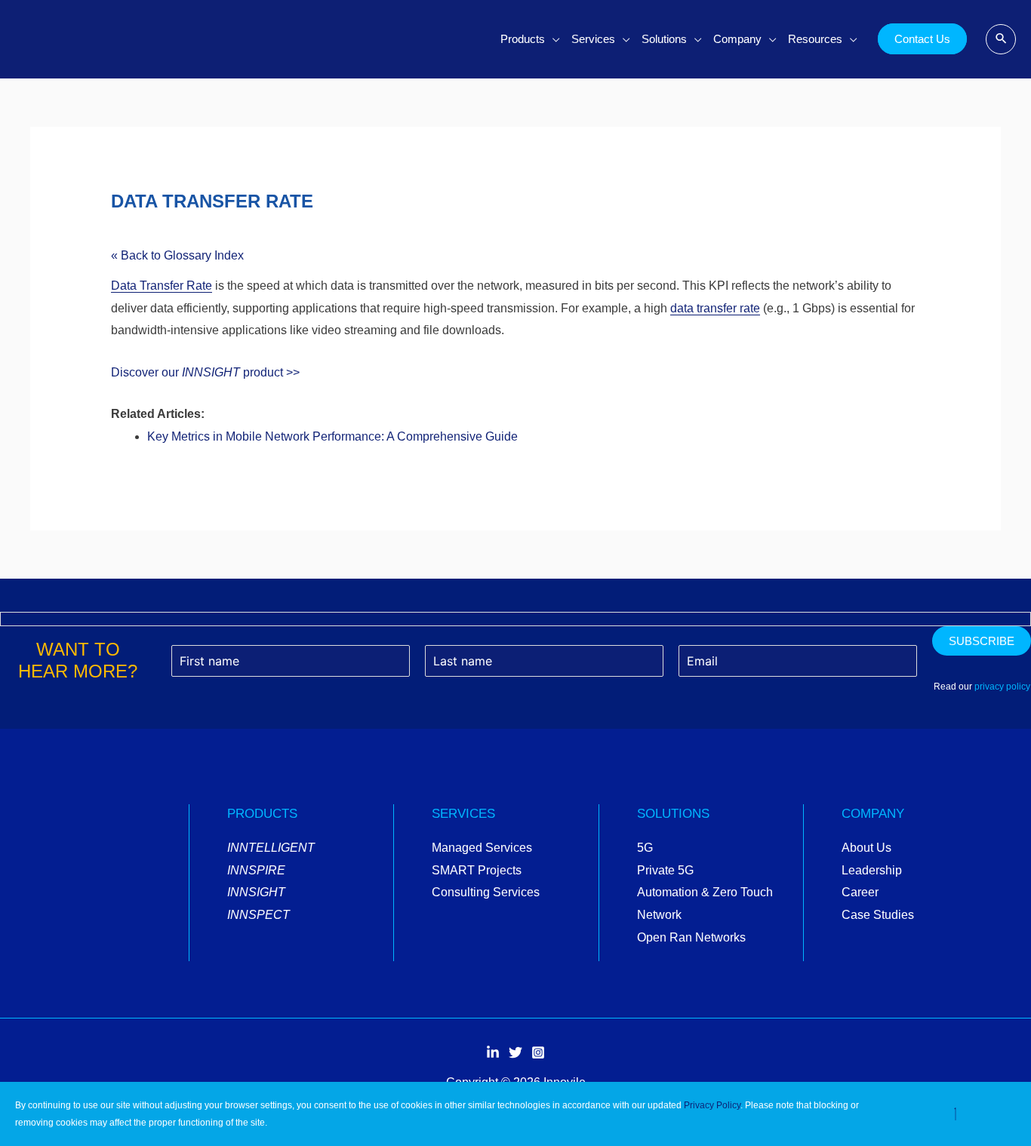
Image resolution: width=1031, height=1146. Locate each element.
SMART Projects (477, 870)
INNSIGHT (256, 892)
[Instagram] (538, 1053)
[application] (552, 39)
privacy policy (1002, 686)
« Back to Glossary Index (177, 255)
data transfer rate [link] (715, 308)
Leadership (872, 870)
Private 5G (665, 870)
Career (860, 892)
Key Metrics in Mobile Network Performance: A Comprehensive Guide (332, 436)
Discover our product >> (205, 372)
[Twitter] (515, 1053)
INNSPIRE (256, 870)
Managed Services (482, 847)
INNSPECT (258, 914)
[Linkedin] (493, 1053)
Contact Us (922, 38)
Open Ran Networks (691, 937)
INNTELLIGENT (271, 847)
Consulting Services (486, 892)
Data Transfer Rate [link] (161, 285)
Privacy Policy (712, 1105)
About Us (866, 847)
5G (645, 847)
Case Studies (878, 914)
